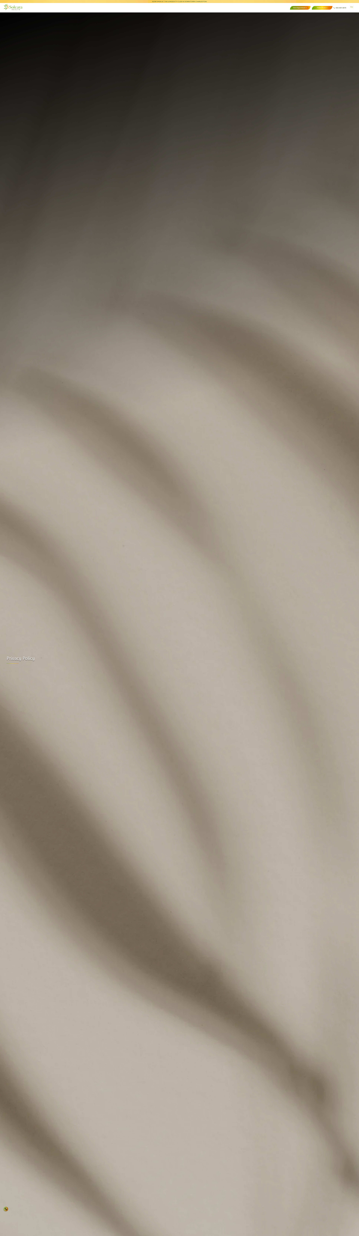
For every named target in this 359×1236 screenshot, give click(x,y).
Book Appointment (299, 8)
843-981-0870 (341, 8)
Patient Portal (321, 8)
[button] (351, 7)
